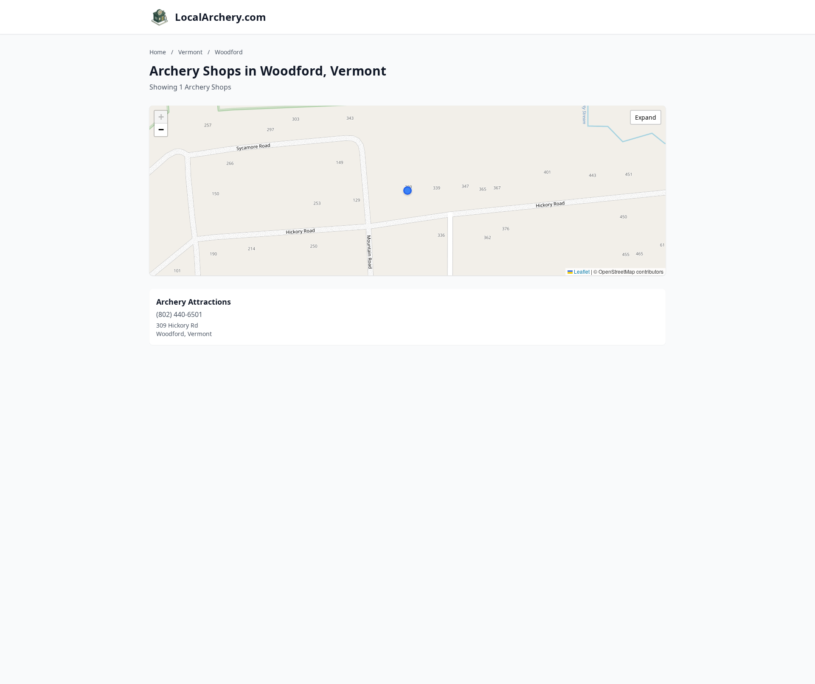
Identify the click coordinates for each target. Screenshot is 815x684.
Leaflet (581, 271)
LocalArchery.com (220, 17)
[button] (407, 190)
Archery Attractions (193, 302)
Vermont (190, 52)
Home (157, 52)
